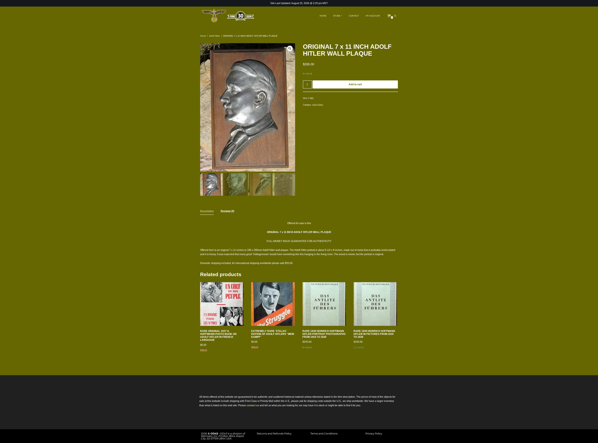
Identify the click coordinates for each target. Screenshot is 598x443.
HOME (323, 15)
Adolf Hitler (214, 36)
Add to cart (355, 84)
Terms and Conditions (324, 433)
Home (203, 36)
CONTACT (354, 15)
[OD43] (228, 16)
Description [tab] (207, 211)
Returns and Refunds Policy (274, 433)
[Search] (395, 15)
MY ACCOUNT (373, 15)
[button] (341, 15)
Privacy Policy (373, 433)
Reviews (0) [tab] (227, 211)
